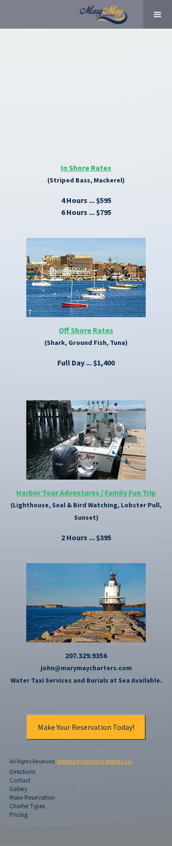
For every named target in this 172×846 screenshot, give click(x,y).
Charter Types (27, 806)
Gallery (18, 789)
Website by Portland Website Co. (94, 761)
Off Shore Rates (86, 330)
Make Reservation (32, 798)
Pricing (19, 815)
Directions (22, 772)
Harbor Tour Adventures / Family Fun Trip (86, 492)
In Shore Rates (86, 167)
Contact (20, 780)
